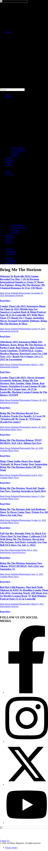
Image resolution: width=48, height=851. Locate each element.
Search (3, 36)
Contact (8, 165)
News (7, 94)
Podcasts (9, 158)
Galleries (14, 155)
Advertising (10, 254)
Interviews (15, 153)
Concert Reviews (18, 150)
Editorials (9, 160)
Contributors (10, 251)
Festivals (9, 249)
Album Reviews (17, 148)
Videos (8, 162)
